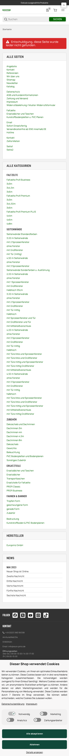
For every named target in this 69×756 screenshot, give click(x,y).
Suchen (57, 19)
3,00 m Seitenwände (17, 238)
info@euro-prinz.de (16, 646)
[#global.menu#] (62, 10)
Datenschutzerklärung (13, 703)
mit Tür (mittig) (14, 254)
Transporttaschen (16, 478)
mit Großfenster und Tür (19, 321)
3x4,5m (10, 187)
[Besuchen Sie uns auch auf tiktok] (45, 615)
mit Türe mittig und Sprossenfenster (25, 361)
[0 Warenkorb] (55, 10)
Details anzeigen (34, 752)
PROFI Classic (13, 486)
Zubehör (11, 512)
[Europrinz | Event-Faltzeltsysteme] (7, 10)
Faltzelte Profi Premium (18, 195)
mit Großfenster (15, 250)
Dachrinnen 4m (14, 432)
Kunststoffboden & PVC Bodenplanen (25, 522)
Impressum (31, 703)
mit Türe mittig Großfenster (20, 365)
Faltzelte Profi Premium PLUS (21, 211)
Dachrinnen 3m (14, 428)
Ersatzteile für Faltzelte (18, 482)
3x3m (9, 183)
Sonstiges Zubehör (16, 460)
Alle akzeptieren (34, 733)
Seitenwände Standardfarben (22, 234)
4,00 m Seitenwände (17, 329)
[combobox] (28, 19)
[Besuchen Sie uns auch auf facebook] (15, 615)
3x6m (9, 191)
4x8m (9, 223)
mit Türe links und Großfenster (22, 357)
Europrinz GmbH (15, 545)
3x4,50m (11, 203)
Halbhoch (11, 313)
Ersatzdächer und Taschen (20, 470)
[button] (63, 5)
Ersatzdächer (13, 474)
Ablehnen (34, 744)
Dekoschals (12, 444)
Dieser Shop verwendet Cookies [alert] (34, 664)
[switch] (12, 714)
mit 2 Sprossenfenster (18, 242)
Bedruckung (13, 518)
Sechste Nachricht (16, 595)
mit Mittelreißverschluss (19, 325)
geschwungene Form (17, 504)
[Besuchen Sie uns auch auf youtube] (30, 615)
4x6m (9, 219)
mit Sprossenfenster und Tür (21, 317)
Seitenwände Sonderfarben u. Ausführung (28, 269)
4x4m (9, 215)
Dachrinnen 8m (14, 440)
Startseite (7, 29)
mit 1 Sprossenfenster (18, 281)
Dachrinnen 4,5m (15, 436)
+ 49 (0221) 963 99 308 (15, 632)
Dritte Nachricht (15, 580)
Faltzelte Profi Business (18, 179)
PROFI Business (14, 490)
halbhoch (11, 393)
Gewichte (12, 448)
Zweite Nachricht (15, 576)
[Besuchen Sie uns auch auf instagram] (38, 615)
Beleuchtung (13, 452)
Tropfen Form (13, 500)
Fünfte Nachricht (15, 590)
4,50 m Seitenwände (17, 258)
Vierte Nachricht (15, 585)
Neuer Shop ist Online (18, 571)
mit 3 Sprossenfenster (18, 266)
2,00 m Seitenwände (17, 273)
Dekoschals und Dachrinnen (21, 424)
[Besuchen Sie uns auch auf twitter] (22, 615)
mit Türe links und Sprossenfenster (24, 353)
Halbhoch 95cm (15, 289)
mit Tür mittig (13, 309)
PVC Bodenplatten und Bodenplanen (25, 456)
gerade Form (13, 508)
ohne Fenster (13, 246)
